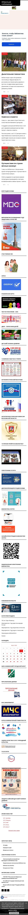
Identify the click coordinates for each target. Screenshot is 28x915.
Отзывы (5, 845)
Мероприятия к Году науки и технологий (12, 630)
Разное (3, 636)
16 (17, 656)
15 (14, 656)
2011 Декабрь (6, 818)
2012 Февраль (7, 820)
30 (17, 661)
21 (10, 659)
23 (17, 659)
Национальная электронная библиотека (14, 863)
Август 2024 (14, 645)
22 (14, 659)
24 (21, 659)
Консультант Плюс (8, 868)
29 (14, 661)
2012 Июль (6, 824)
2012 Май (5, 822)
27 (7, 661)
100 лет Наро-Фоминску (8, 620)
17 (21, 656)
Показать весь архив (14, 830)
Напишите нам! (7, 847)
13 (7, 656)
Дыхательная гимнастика (13, 74)
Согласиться (14, 913)
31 (21, 661)
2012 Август (6, 827)
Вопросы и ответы (8, 850)
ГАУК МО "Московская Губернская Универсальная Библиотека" (12, 877)
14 (10, 656)
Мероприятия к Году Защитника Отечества (13, 627)
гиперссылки (4, 897)
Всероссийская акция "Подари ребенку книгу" (13, 885)
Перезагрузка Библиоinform (9, 633)
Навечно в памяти (10, 117)
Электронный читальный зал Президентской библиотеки (10, 859)
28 (10, 661)
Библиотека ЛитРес (8, 865)
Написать (11, 44)
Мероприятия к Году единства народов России (12, 624)
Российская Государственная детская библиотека (13, 881)
